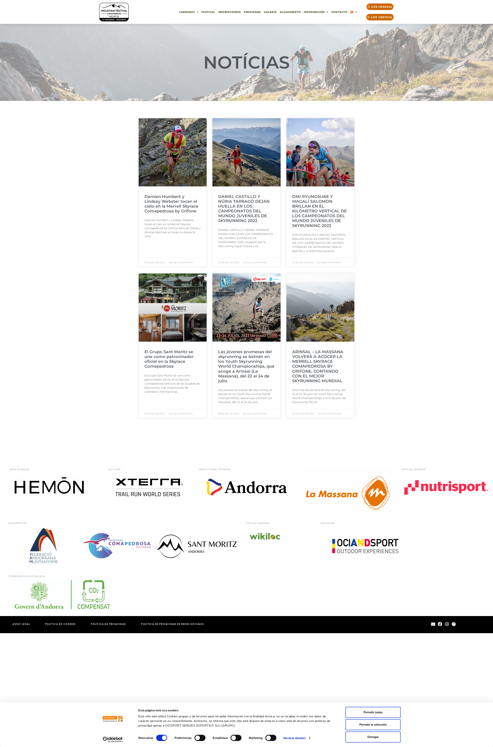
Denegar (373, 737)
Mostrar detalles (294, 737)
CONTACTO (339, 11)
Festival (208, 11)
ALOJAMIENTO (290, 11)
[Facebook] (440, 624)
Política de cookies (60, 624)
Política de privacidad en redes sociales (172, 624)
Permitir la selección (373, 724)
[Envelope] (433, 624)
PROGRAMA (252, 11)
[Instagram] (447, 624)
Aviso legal (21, 624)
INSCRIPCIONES (229, 11)
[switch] (200, 738)
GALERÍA (270, 11)
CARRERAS (187, 11)
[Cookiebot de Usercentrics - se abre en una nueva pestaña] (113, 739)
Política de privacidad (108, 624)
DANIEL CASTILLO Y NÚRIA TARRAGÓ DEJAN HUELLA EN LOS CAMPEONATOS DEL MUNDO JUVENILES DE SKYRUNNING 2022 (244, 208)
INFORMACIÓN (314, 11)
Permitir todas (373, 712)
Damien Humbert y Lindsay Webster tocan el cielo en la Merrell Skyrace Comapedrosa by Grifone (171, 204)
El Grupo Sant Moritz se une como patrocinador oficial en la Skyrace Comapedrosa (169, 359)
